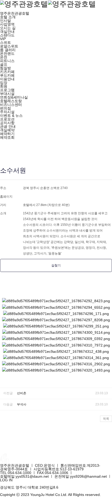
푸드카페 (7, 75)
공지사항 (7, 123)
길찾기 (56, 265)
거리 (3, 205)
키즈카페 (7, 72)
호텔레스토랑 (11, 101)
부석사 (21, 404)
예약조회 (7, 137)
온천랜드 (7, 53)
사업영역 (7, 24)
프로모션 (7, 119)
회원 (3, 86)
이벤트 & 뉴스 (11, 115)
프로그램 (7, 90)
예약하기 (7, 134)
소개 (3, 213)
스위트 (5, 42)
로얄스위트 (9, 46)
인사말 (5, 21)
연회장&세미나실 (14, 97)
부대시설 (7, 94)
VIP (3, 39)
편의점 (5, 108)
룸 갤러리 (8, 50)
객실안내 (7, 31)
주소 (3, 188)
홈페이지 (6, 196)
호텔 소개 (8, 17)
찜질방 (5, 68)
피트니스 (7, 61)
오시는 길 (8, 28)
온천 (3, 57)
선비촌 (21, 393)
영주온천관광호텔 (14, 13)
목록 (106, 419)
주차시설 (7, 112)
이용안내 (7, 79)
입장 (3, 83)
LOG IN (6, 480)
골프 (3, 64)
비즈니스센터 (11, 104)
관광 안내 (8, 126)
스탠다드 (7, 35)
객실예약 (7, 130)
